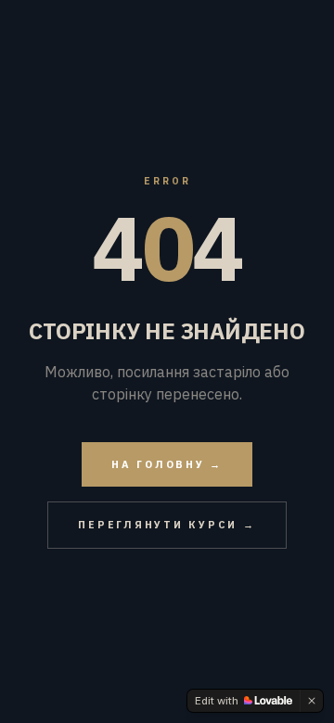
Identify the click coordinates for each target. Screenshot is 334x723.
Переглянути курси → (166, 524)
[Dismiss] (312, 701)
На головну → (167, 464)
